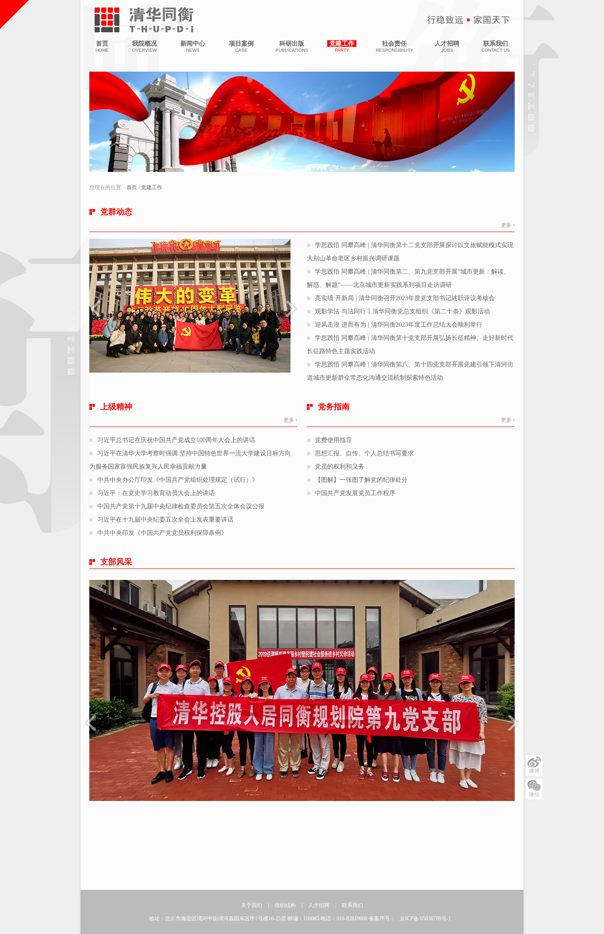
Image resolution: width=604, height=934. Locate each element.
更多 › (508, 225)
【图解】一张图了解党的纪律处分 (361, 480)
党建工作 (151, 187)
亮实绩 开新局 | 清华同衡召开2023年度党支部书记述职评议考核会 (405, 298)
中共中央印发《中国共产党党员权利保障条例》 (162, 533)
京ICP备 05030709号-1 (425, 918)
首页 (131, 187)
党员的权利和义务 (339, 466)
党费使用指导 (333, 440)
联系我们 (352, 905)
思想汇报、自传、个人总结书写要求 (364, 453)
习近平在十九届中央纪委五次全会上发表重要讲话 (165, 519)
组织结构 (285, 905)
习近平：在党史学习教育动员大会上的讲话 (156, 493)
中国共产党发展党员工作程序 (355, 493)
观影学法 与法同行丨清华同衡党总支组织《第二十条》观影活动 (402, 311)
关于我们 (251, 905)
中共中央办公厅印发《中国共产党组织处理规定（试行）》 (177, 480)
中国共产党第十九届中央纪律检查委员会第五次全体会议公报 (180, 506)
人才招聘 (318, 905)
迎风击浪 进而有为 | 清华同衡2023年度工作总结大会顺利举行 (398, 324)
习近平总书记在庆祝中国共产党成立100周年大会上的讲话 (176, 440)
